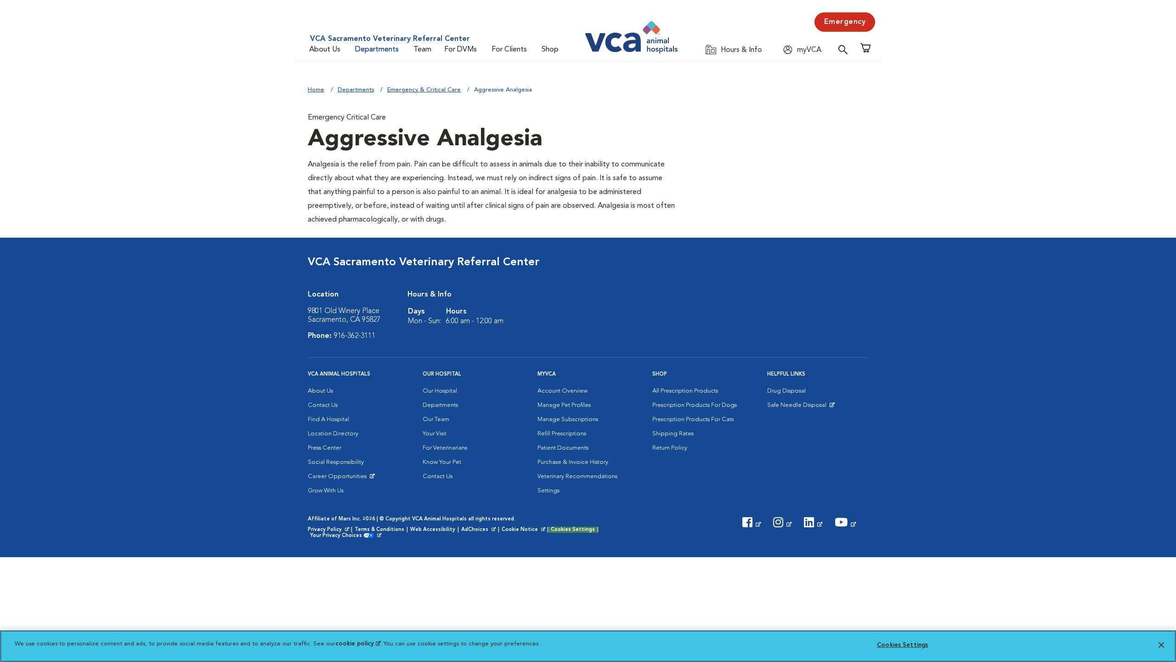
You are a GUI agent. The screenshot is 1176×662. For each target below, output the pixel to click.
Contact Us (323, 405)
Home (316, 90)
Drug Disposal (786, 391)
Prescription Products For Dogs (694, 405)
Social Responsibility (336, 462)
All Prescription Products (685, 391)
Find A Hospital (328, 419)
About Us (324, 49)
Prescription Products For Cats (693, 419)
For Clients (509, 49)
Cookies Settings (573, 529)
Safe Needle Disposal (798, 407)
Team (422, 49)
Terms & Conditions (379, 529)
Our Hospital (440, 391)
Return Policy (669, 448)
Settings (548, 491)
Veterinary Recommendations (577, 476)
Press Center (324, 448)
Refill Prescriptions (561, 434)
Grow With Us (326, 491)
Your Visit (435, 434)
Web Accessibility (432, 529)
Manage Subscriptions (567, 419)
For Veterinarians (445, 448)
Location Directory (333, 434)
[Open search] (845, 49)
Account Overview (562, 391)
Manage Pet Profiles (564, 405)
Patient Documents (562, 448)
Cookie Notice (524, 530)
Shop (550, 49)
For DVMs (460, 49)
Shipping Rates (673, 434)
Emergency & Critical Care (424, 90)
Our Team (436, 419)
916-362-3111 (354, 336)
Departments (377, 49)
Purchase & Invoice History (572, 462)
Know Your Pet (442, 462)
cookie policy (357, 644)
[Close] (1161, 645)
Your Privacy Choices (338, 536)
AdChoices (479, 530)
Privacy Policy (329, 530)
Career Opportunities (339, 479)
